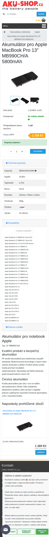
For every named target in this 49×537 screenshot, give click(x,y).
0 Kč (38, 20)
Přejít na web (42, 531)
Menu (5, 26)
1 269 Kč (38, 135)
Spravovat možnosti (26, 531)
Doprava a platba (15, 327)
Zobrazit (41, 452)
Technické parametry (17, 163)
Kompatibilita (13, 223)
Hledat (41, 14)
